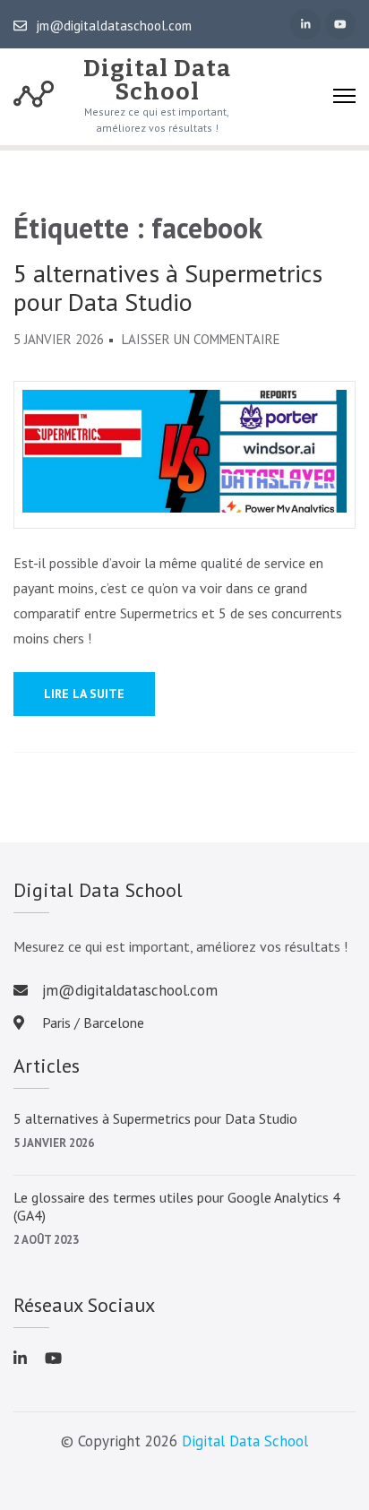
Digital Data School (157, 80)
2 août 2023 (46, 1239)
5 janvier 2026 (53, 1143)
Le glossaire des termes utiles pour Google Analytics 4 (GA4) (176, 1206)
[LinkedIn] (305, 24)
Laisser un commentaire (201, 339)
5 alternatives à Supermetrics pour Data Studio (167, 287)
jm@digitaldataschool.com (114, 26)
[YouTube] (340, 24)
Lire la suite (84, 694)
